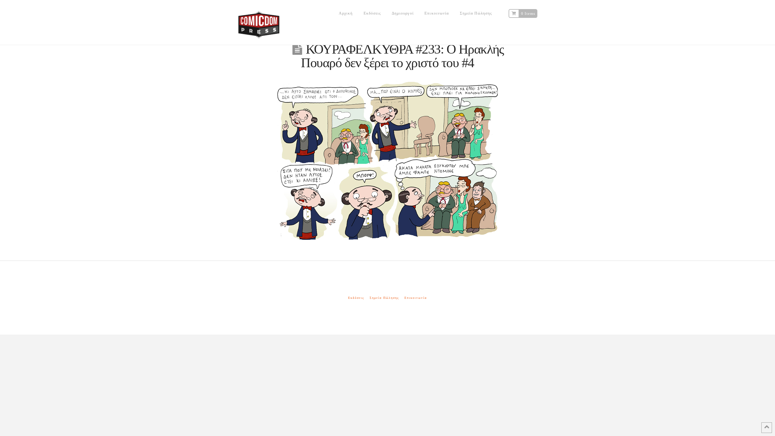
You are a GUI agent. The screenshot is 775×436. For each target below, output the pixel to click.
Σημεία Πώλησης (384, 297)
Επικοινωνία (415, 297)
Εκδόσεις (356, 297)
